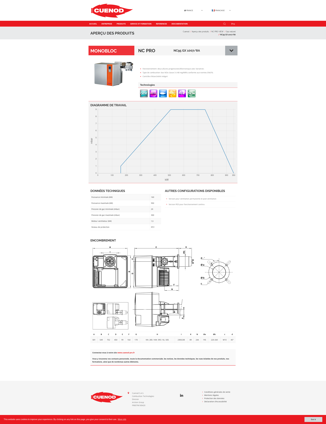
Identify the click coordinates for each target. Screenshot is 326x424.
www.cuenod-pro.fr (126, 352)
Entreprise (106, 24)
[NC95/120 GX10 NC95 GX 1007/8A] (113, 73)
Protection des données (214, 398)
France (189, 10)
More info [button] (122, 419)
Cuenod (186, 32)
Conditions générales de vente (217, 392)
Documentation (180, 24)
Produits (121, 24)
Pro (233, 23)
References (161, 24)
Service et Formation (140, 24)
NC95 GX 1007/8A (228, 35)
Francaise (220, 10)
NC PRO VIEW (217, 32)
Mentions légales (211, 395)
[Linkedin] (181, 395)
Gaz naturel (231, 32)
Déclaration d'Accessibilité (215, 401)
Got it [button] (313, 419)
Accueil (93, 24)
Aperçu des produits (200, 32)
